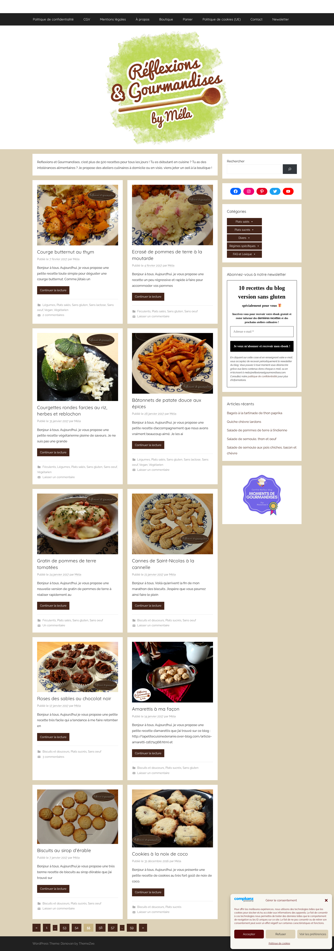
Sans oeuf (191, 311)
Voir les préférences (312, 934)
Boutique (166, 19)
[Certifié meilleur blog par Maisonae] (262, 494)
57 (112, 928)
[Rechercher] (290, 169)
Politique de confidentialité (53, 19)
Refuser (280, 934)
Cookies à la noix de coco (160, 854)
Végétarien (61, 310)
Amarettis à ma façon (155, 709)
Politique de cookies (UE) (222, 19)
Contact (256, 19)
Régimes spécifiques (242, 246)
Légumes (49, 305)
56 (100, 928)
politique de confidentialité (262, 376)
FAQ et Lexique (242, 254)
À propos (142, 19)
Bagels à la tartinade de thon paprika (254, 413)
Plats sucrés (173, 620)
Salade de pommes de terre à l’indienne (257, 430)
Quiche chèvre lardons (244, 422)
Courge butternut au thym (65, 252)
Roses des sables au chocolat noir (74, 698)
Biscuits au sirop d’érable (64, 850)
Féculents (144, 311)
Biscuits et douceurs (150, 620)
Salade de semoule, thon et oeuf (251, 439)
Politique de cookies (279, 943)
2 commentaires (53, 315)
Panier (188, 19)
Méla (76, 259)
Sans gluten (80, 305)
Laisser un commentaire (153, 316)
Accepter (249, 934)
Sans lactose (97, 305)
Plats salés (64, 305)
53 (64, 928)
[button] (326, 900)
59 (132, 928)
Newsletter (280, 19)
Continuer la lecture (53, 290)
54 (76, 928)
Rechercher (236, 161)
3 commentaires (53, 757)
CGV (87, 19)
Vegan (48, 310)
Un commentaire (54, 625)
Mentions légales (113, 19)
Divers (242, 237)
